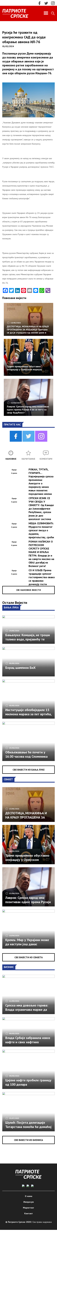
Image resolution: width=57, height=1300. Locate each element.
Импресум (28, 1202)
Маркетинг (28, 1207)
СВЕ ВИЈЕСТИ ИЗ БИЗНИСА (28, 1139)
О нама (28, 1196)
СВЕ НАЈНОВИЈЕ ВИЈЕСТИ (28, 590)
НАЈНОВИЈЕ (10, 458)
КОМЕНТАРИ (46, 458)
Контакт (28, 1213)
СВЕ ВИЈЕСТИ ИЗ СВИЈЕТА (28, 957)
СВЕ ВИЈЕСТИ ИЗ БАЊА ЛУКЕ (29, 769)
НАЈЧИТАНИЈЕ (28, 458)
